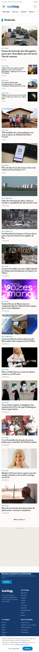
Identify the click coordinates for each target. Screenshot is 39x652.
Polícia (23, 603)
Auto (35, 2)
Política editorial (26, 627)
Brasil (22, 613)
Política (31, 12)
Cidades (24, 12)
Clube (3, 630)
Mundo (23, 615)
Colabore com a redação (28, 625)
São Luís (15, 12)
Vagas (4, 635)
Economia (24, 605)
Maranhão (6, 12)
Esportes (24, 608)
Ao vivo (4, 622)
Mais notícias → (19, 519)
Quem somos (25, 622)
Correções (24, 630)
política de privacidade (22, 644)
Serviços (4, 632)
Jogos (3, 627)
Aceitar (27, 648)
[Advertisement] (19, 546)
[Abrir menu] (4, 6)
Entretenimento (25, 610)
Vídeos (4, 625)
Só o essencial (14, 648)
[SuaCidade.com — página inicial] (13, 6)
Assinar (6, 582)
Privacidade (24, 632)
